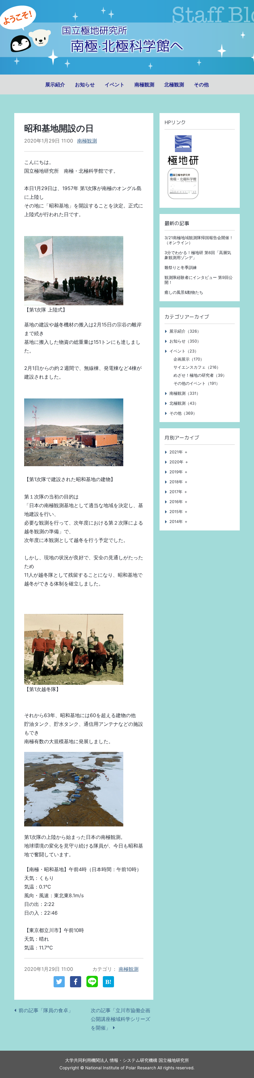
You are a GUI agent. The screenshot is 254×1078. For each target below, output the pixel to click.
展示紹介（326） (185, 331)
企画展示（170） (188, 359)
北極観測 (174, 84)
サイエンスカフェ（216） (197, 367)
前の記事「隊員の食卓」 (46, 1010)
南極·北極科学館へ (127, 45)
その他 (201, 84)
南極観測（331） (184, 393)
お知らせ (85, 84)
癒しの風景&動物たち (183, 292)
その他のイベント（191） (196, 383)
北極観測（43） (184, 403)
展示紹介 (55, 84)
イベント (115, 84)
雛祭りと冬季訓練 (180, 267)
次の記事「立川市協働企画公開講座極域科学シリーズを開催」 (120, 1019)
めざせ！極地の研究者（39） (200, 375)
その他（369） (183, 413)
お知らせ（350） (185, 341)
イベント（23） (184, 351)
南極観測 (144, 84)
